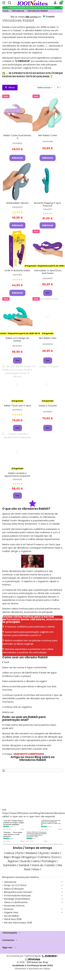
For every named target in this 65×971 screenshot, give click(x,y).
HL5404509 (47, 344)
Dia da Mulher (11, 915)
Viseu (35, 869)
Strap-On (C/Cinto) (15, 885)
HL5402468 (47, 141)
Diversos (8, 909)
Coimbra (44, 857)
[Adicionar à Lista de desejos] (15, 130)
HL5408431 (17, 143)
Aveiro (55, 853)
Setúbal (24, 865)
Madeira (31, 853)
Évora (56, 857)
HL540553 (47, 411)
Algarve (13, 861)
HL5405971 (17, 346)
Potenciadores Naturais (17, 895)
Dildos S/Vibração (14, 888)
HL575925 (17, 275)
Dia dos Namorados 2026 (18, 922)
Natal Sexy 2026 (13, 919)
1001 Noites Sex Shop (37, 962)
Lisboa (10, 853)
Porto (20, 853)
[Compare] (19, 130)
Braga (16, 857)
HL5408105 (48, 278)
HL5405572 (17, 409)
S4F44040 (17, 479)
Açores (44, 853)
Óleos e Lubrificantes (16, 902)
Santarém (10, 865)
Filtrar (11, 87)
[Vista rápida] (17, 134)
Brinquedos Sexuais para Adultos (20, 877)
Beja (7, 857)
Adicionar (17, 157)
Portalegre (49, 861)
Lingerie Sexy (11, 912)
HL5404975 (17, 207)
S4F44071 (47, 209)
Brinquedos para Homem (18, 892)
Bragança (29, 857)
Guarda (25, 861)
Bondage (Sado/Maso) (17, 898)
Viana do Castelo (43, 865)
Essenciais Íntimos (14, 905)
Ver (48, 292)
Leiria (36, 861)
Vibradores (10, 881)
